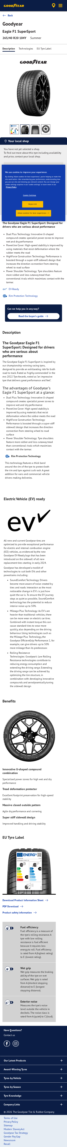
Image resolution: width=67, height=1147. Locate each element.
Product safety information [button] (17, 912)
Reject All (33, 204)
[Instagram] (16, 1043)
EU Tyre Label (44, 48)
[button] (60, 5)
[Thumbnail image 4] (45, 129)
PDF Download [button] (10, 906)
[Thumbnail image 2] (24, 129)
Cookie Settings (29, 195)
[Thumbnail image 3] (35, 129)
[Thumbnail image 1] (14, 129)
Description (8, 48)
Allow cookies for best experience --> (33, 213)
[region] (33, 193)
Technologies (26, 48)
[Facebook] (7, 1043)
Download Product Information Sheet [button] (22, 900)
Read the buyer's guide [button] (31, 316)
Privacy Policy (11, 187)
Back (10, 15)
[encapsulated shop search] (53, 5)
